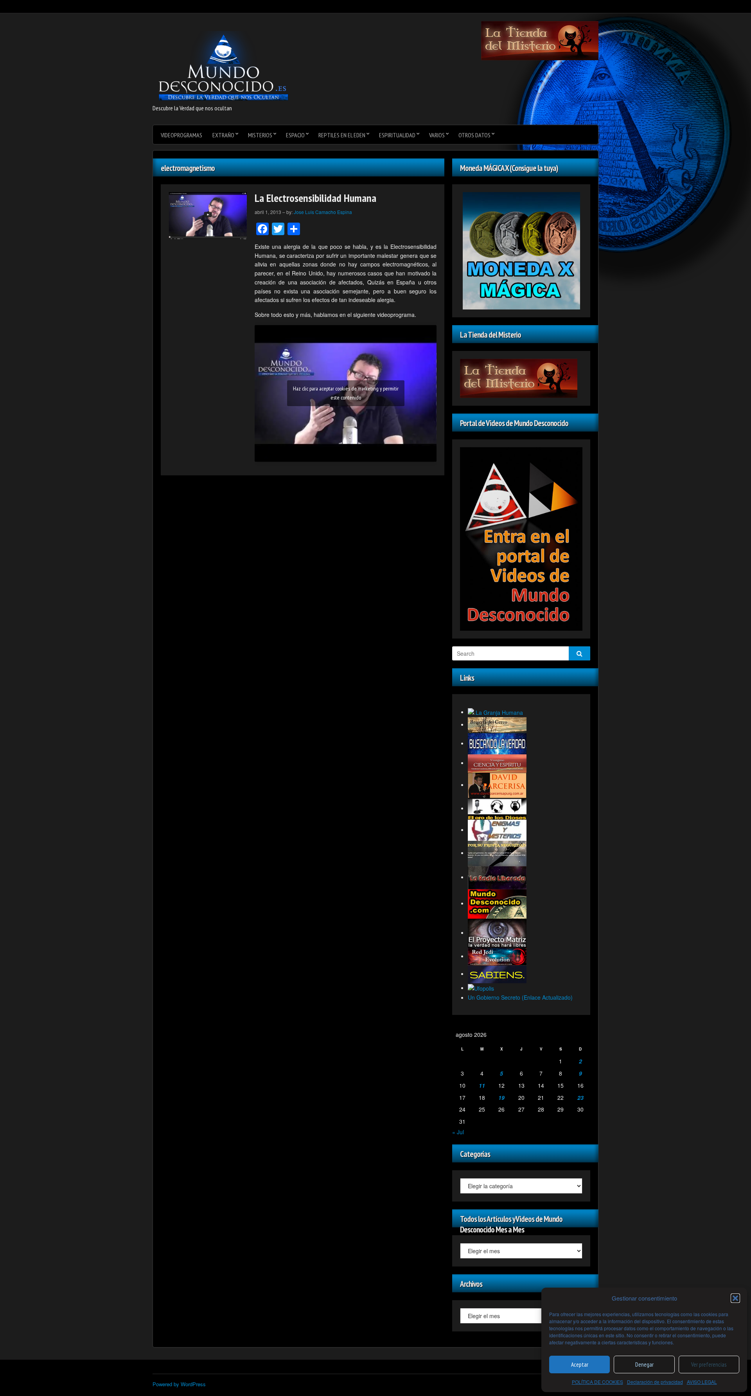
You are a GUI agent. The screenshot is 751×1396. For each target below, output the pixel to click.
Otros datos (474, 135)
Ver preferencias (708, 1364)
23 (580, 1097)
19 (501, 1097)
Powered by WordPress (179, 1384)
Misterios (260, 135)
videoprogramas (181, 135)
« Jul (458, 1132)
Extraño (223, 135)
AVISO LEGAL (702, 1381)
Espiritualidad (397, 135)
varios (437, 135)
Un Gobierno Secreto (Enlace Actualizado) (520, 997)
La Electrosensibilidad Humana (315, 198)
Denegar (644, 1364)
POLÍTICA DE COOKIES (597, 1381)
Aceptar (579, 1364)
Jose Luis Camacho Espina (323, 212)
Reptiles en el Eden (341, 135)
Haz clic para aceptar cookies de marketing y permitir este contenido (346, 393)
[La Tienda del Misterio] (539, 40)
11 (482, 1085)
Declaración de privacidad (655, 1381)
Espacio (295, 135)
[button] (735, 1298)
